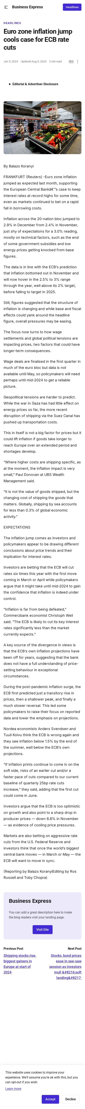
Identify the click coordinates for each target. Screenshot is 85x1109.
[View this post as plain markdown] (71, 62)
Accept (50, 1099)
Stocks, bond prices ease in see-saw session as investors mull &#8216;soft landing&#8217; (65, 966)
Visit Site (42, 929)
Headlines (72, 7)
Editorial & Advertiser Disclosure (35, 84)
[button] (6, 7)
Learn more (13, 1089)
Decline (70, 1099)
